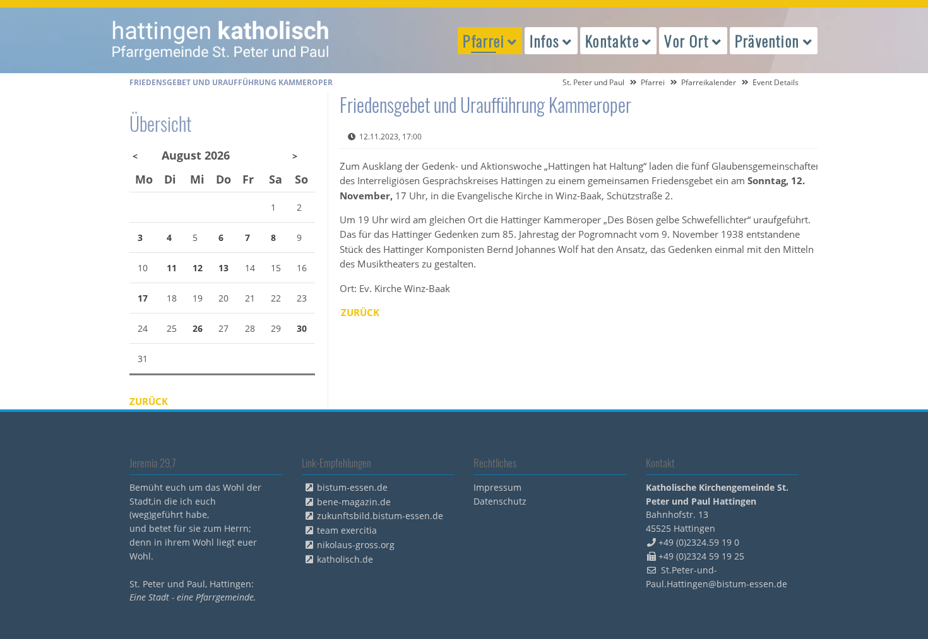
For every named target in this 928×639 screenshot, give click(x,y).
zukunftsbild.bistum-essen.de (380, 516)
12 (198, 268)
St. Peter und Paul (593, 82)
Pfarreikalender (708, 82)
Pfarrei (653, 82)
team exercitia (347, 530)
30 (302, 328)
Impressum (497, 487)
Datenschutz (499, 501)
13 (223, 268)
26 (198, 328)
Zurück (360, 312)
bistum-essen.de (352, 487)
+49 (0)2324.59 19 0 (698, 542)
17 (143, 298)
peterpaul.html (220, 40)
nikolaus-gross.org (356, 545)
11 (172, 268)
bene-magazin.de (354, 502)
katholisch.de (345, 559)
